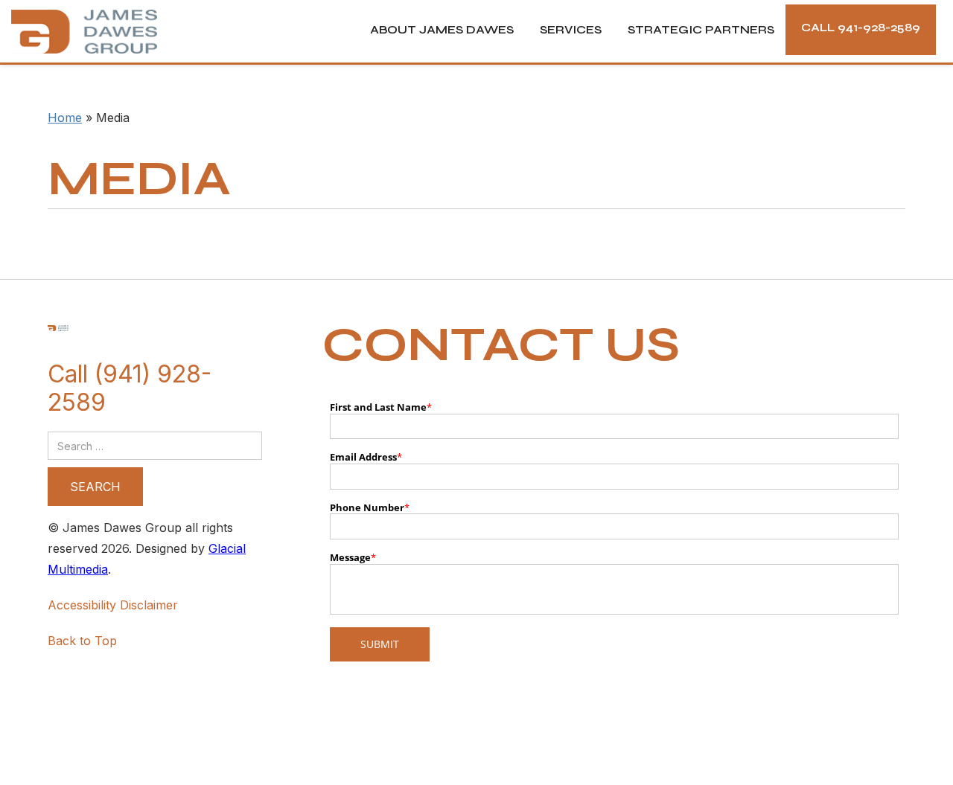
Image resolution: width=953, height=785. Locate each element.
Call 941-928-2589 (860, 27)
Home (65, 117)
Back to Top (82, 640)
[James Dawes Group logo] (78, 31)
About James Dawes (442, 29)
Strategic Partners (701, 29)
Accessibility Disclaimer (113, 604)
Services (571, 29)
